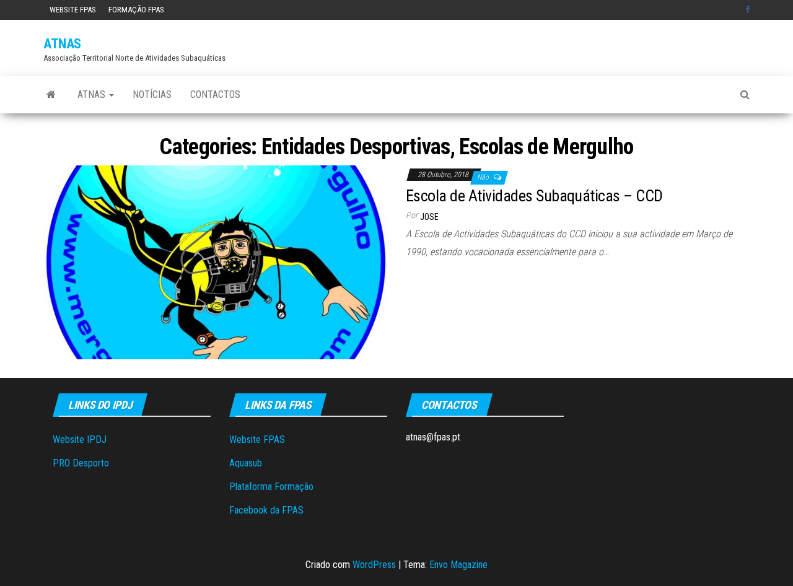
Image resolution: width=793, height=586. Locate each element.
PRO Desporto (81, 463)
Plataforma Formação (271, 486)
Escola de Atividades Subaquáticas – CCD (534, 195)
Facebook (749, 10)
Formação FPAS (136, 9)
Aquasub (245, 463)
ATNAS (62, 43)
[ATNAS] (51, 94)
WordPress (374, 565)
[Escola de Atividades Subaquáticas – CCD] (215, 262)
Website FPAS (73, 9)
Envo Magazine (458, 565)
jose (429, 217)
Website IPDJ (80, 439)
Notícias (152, 94)
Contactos (215, 94)
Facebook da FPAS (266, 510)
